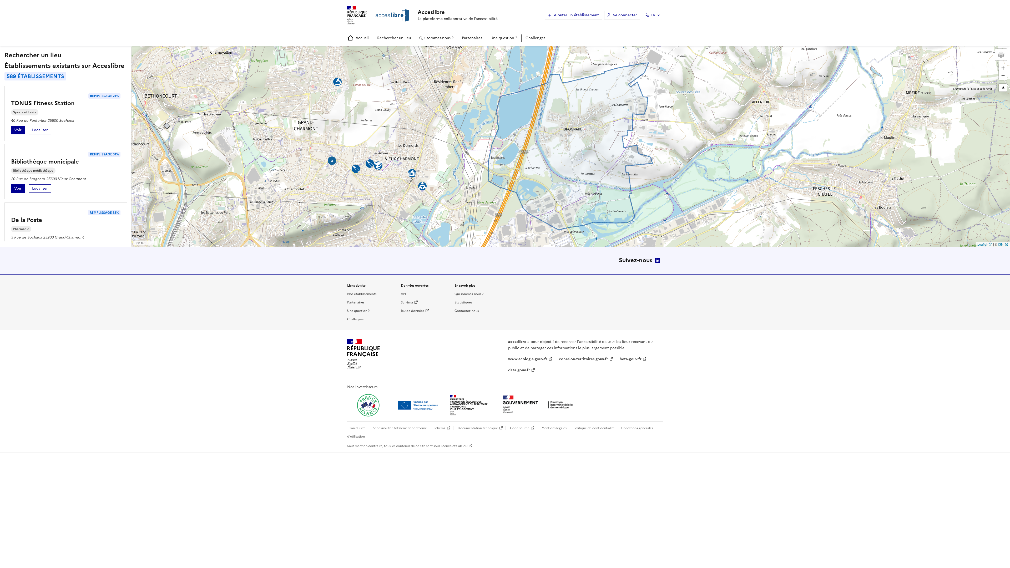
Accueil (362, 38)
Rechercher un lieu (394, 38)
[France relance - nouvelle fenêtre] (368, 405)
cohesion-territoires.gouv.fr (583, 359)
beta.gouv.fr (631, 359)
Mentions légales (554, 428)
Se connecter (625, 15)
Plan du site (357, 428)
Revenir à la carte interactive (172, 52)
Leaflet (982, 244)
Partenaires (472, 38)
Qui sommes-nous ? (436, 38)
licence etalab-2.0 (454, 446)
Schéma (407, 302)
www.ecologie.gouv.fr (527, 359)
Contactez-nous (466, 310)
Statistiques (463, 302)
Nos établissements (361, 294)
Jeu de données (412, 310)
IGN (1000, 244)
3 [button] (332, 160)
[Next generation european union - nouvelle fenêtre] (419, 405)
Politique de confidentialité (594, 428)
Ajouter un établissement (576, 15)
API (403, 294)
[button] (1001, 54)
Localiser (41, 130)
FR (653, 15)
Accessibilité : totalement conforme (399, 428)
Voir (19, 130)
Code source (519, 428)
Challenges (535, 38)
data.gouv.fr (519, 370)
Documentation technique (478, 428)
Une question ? (504, 38)
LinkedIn (657, 260)
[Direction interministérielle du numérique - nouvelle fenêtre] (538, 404)
